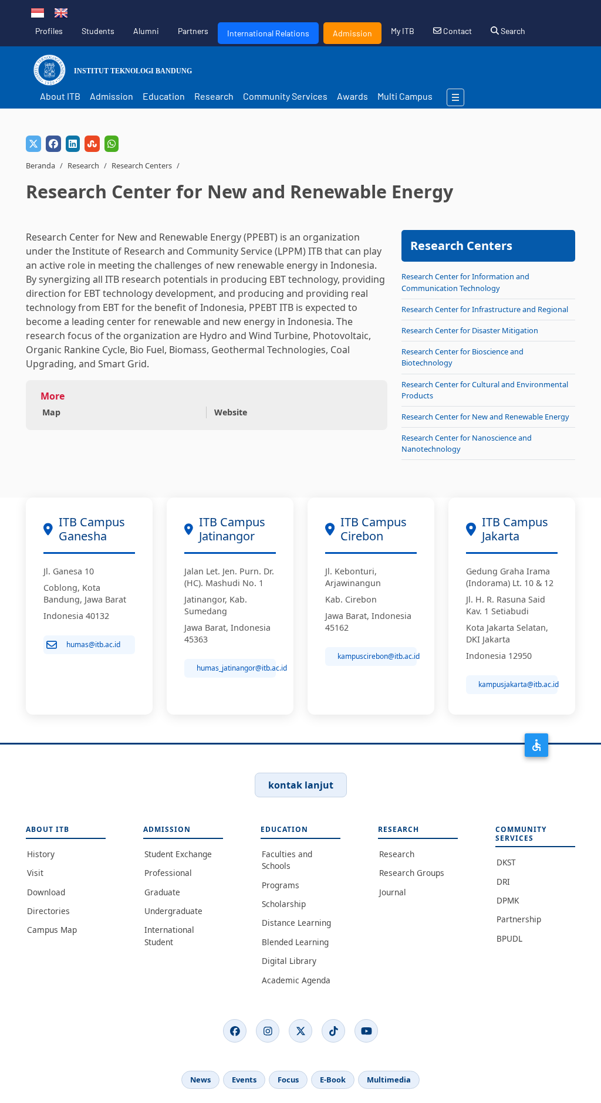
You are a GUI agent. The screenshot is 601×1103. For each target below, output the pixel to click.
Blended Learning (295, 942)
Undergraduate (173, 910)
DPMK (508, 900)
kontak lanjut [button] (300, 785)
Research (214, 95)
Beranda (40, 165)
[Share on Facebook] (53, 144)
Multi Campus (405, 95)
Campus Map (52, 929)
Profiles (49, 31)
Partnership (519, 919)
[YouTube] (366, 1031)
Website (230, 412)
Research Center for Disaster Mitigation (469, 330)
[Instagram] (267, 1031)
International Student (169, 935)
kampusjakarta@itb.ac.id (518, 684)
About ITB (60, 95)
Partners (193, 31)
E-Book (333, 1079)
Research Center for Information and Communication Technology (465, 282)
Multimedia (389, 1079)
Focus (288, 1079)
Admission (352, 33)
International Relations (268, 33)
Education (164, 95)
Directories (48, 910)
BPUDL (509, 938)
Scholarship (284, 903)
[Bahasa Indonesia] (38, 11)
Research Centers (142, 165)
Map (51, 412)
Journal (392, 892)
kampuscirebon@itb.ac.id (377, 656)
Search (512, 31)
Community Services (285, 95)
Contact (456, 31)
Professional (168, 872)
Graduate (162, 892)
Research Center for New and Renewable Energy (485, 416)
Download (46, 892)
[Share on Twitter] (33, 144)
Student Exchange (178, 854)
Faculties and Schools (287, 859)
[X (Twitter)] (300, 1031)
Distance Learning (296, 922)
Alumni (146, 31)
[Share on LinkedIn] (73, 144)
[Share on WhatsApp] (111, 144)
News (200, 1079)
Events (244, 1079)
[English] (61, 11)
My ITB (402, 31)
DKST (506, 862)
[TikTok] (333, 1031)
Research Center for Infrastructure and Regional (484, 309)
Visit (35, 872)
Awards (352, 95)
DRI (503, 881)
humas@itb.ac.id (93, 644)
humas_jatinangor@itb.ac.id (236, 668)
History (41, 854)
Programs (280, 885)
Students (98, 31)
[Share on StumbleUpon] (92, 144)
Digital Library (289, 960)
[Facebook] (235, 1031)
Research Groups (411, 872)
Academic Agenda (296, 980)
